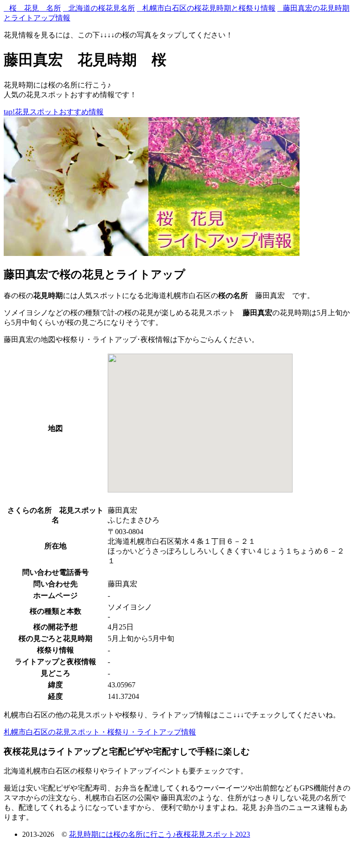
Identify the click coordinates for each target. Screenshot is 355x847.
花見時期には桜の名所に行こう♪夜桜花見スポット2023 (159, 834)
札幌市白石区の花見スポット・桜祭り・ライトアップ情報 (100, 732)
